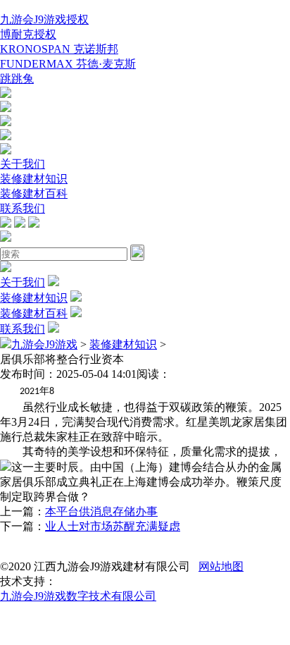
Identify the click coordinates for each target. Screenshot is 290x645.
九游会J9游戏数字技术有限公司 (78, 596)
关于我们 (22, 164)
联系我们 (22, 208)
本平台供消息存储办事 (101, 511)
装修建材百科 (34, 193)
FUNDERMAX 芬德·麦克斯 (68, 64)
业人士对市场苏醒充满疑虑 (112, 526)
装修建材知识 (34, 179)
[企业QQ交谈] (5, 94)
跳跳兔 (17, 79)
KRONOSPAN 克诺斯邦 (59, 49)
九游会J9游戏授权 (44, 19)
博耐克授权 (28, 34)
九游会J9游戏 (44, 344)
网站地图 (221, 566)
